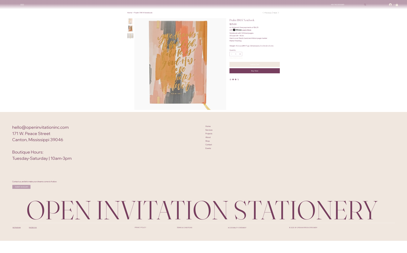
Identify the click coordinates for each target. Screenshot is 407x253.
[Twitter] (238, 79)
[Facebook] (233, 79)
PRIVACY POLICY (140, 227)
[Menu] (22, 4)
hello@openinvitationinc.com (40, 127)
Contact (208, 144)
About (208, 137)
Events (208, 148)
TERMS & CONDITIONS (184, 227)
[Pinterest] (236, 79)
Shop (207, 141)
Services (209, 130)
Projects (208, 133)
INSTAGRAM (17, 227)
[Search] (365, 4)
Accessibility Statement (237, 228)
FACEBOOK (33, 227)
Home (208, 126)
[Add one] (240, 54)
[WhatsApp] (230, 79)
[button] (397, 4)
